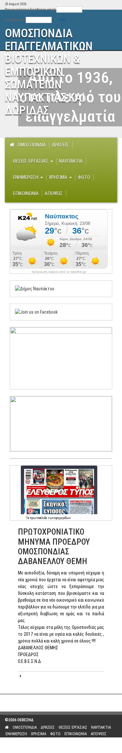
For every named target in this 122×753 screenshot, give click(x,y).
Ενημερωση (26, 177)
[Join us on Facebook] (36, 311)
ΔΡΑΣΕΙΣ (60, 145)
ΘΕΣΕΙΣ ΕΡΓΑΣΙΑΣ (31, 161)
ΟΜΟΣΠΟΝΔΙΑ (32, 145)
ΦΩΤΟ (84, 177)
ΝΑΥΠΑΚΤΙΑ (71, 161)
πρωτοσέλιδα (38, 518)
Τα (28, 518)
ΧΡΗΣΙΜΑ (59, 177)
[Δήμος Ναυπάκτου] (34, 288)
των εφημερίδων (59, 518)
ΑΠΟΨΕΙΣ (54, 193)
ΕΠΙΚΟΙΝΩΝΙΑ (26, 193)
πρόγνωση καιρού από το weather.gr (59, 271)
